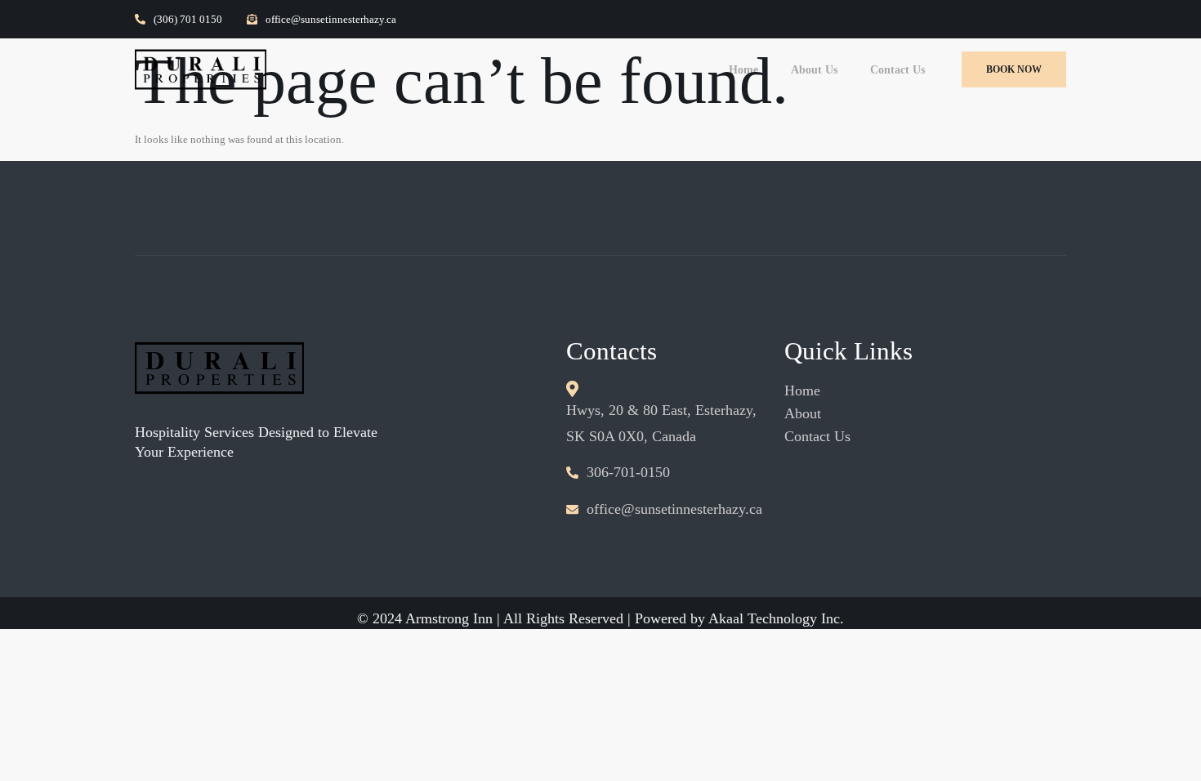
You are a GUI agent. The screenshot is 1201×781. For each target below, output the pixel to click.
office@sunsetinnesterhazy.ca (331, 19)
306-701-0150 (628, 472)
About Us (814, 70)
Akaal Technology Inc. (776, 618)
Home (743, 70)
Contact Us (897, 70)
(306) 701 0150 (188, 19)
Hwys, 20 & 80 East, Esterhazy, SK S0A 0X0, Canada (661, 423)
